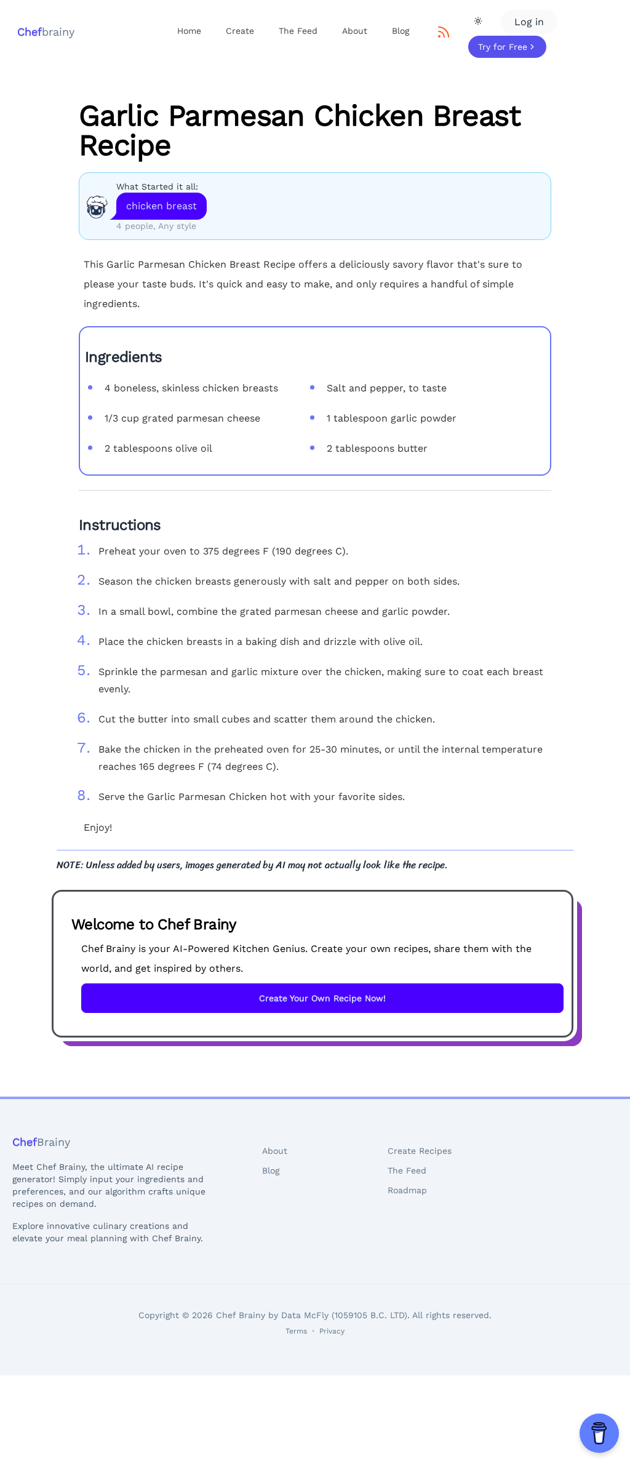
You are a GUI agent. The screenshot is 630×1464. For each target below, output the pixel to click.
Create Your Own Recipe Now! (322, 998)
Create (240, 31)
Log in (529, 22)
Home (189, 31)
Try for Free (502, 47)
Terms (296, 1331)
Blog (400, 31)
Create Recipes (420, 1151)
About (354, 31)
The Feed (298, 31)
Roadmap (407, 1190)
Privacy (332, 1331)
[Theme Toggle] (478, 21)
